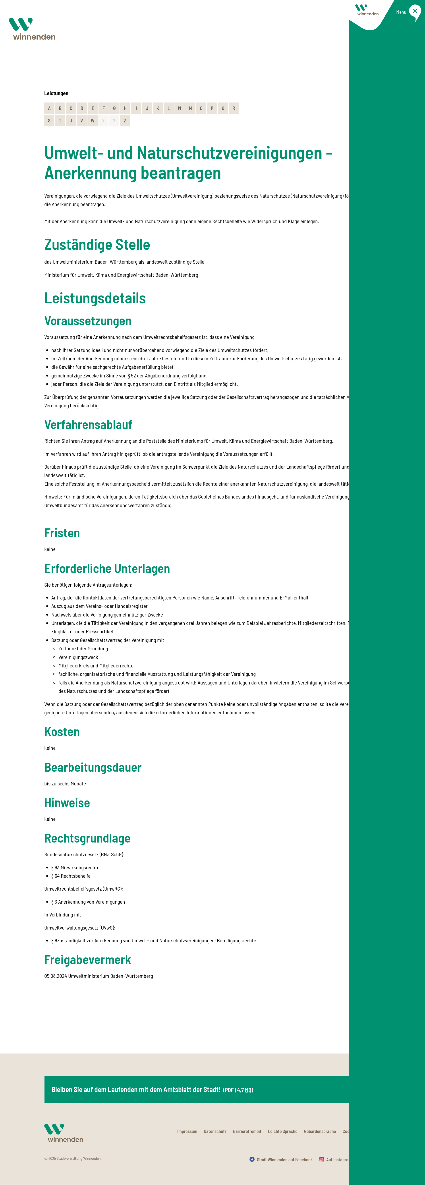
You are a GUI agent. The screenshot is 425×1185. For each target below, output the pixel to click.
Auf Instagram (339, 1159)
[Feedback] (376, 1030)
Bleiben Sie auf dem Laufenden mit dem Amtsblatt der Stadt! (152, 1089)
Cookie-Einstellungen (362, 1131)
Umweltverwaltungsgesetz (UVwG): (80, 927)
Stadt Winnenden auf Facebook (285, 1159)
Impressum (187, 1131)
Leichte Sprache (283, 1131)
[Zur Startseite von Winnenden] (32, 29)
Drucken (373, 1159)
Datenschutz (215, 1131)
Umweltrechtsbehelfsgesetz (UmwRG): (83, 888)
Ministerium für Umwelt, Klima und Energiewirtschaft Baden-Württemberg (121, 274)
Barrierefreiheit (247, 1131)
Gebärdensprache (320, 1131)
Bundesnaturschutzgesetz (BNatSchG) (83, 854)
